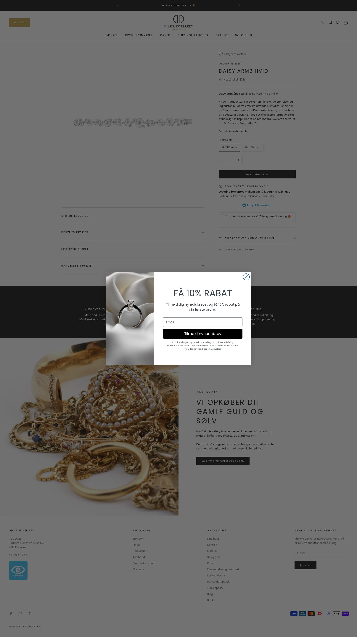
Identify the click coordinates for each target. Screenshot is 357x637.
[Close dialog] (246, 277)
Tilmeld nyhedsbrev (202, 333)
